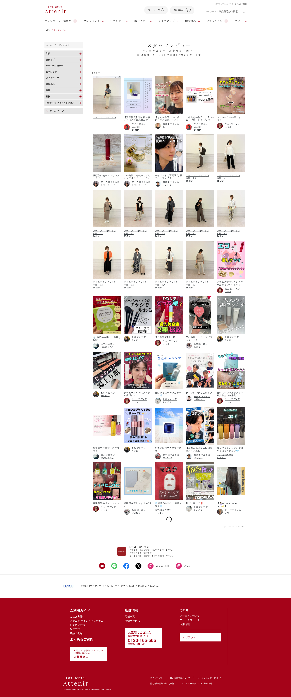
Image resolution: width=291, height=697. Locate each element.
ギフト (239, 21)
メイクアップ (166, 21)
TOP (46, 30)
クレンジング (92, 21)
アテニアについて (224, 4)
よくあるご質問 (241, 4)
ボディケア (141, 21)
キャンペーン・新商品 (57, 21)
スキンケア (117, 21)
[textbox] (225, 12)
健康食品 (190, 21)
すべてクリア (57, 111)
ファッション (214, 21)
